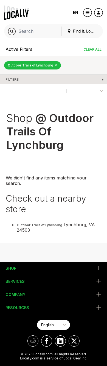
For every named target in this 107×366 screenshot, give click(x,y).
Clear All (92, 49)
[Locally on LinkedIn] (60, 341)
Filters (12, 79)
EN (75, 12)
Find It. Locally (85, 31)
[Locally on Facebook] (46, 341)
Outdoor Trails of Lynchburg (31, 65)
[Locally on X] (74, 341)
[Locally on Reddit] (32, 341)
